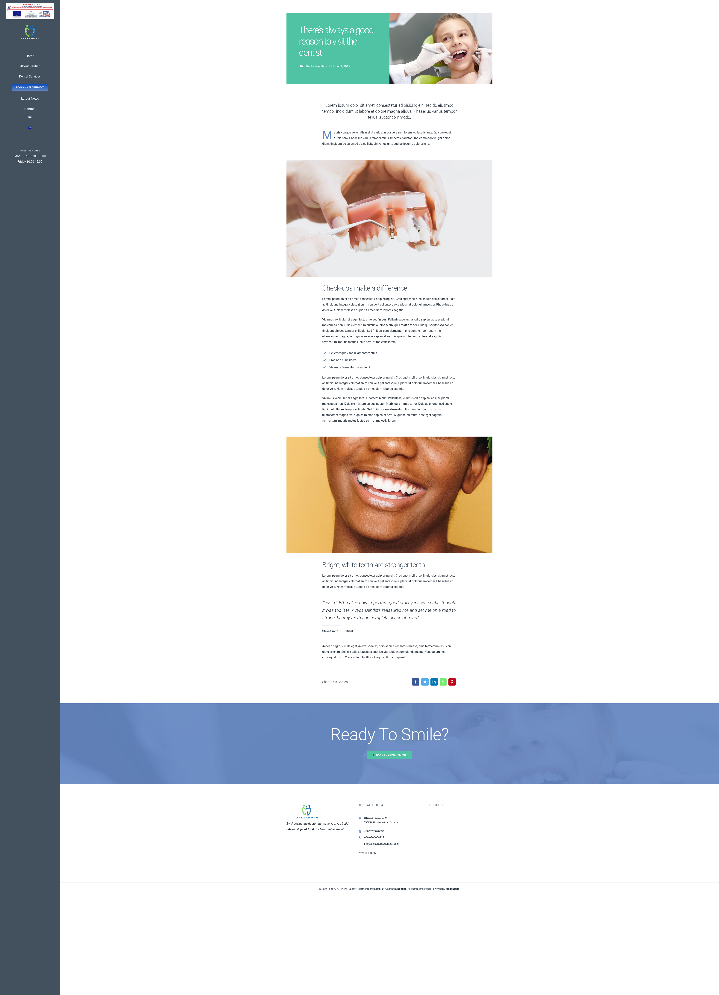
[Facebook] (415, 681)
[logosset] (30, 4)
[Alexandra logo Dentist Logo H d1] (30, 25)
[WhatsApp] (443, 681)
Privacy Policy (367, 853)
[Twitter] (425, 681)
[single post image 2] (389, 438)
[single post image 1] (389, 161)
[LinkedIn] (434, 681)
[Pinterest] (452, 681)
